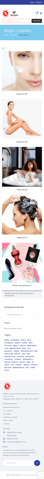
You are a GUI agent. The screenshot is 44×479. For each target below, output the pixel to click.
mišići (35, 351)
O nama (6, 424)
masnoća (16, 351)
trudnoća (26, 365)
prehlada (7, 362)
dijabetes (18, 343)
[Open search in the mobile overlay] (22, 21)
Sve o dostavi (8, 411)
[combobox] (22, 315)
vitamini (32, 367)
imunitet (16, 345)
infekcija (23, 345)
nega (23, 354)
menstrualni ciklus (27, 351)
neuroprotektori (9, 356)
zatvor (6, 370)
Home (6, 35)
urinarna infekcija (18, 367)
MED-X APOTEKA (12, 475)
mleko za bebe (8, 354)
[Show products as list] (6, 48)
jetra (6, 348)
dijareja (24, 343)
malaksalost (8, 351)
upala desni (7, 367)
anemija (6, 340)
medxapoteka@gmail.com (16, 442)
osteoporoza (8, 359)
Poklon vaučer (8, 420)
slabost (7, 365)
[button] (41, 13)
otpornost (17, 359)
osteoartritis (29, 356)
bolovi (29, 340)
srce (12, 365)
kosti (29, 348)
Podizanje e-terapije (10, 417)
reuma (28, 362)
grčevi (31, 343)
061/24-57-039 (12, 439)
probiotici (15, 362)
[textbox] (22, 314)
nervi (28, 354)
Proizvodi (13, 35)
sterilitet (18, 365)
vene (27, 367)
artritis (23, 340)
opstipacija (20, 356)
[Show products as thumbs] (3, 48)
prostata (22, 362)
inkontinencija (32, 345)
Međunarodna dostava (11, 407)
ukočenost (34, 365)
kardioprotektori (15, 348)
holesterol (8, 345)
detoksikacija (8, 343)
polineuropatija (28, 359)
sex (33, 362)
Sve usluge (7, 414)
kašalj (24, 348)
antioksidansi (15, 340)
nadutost (18, 354)
